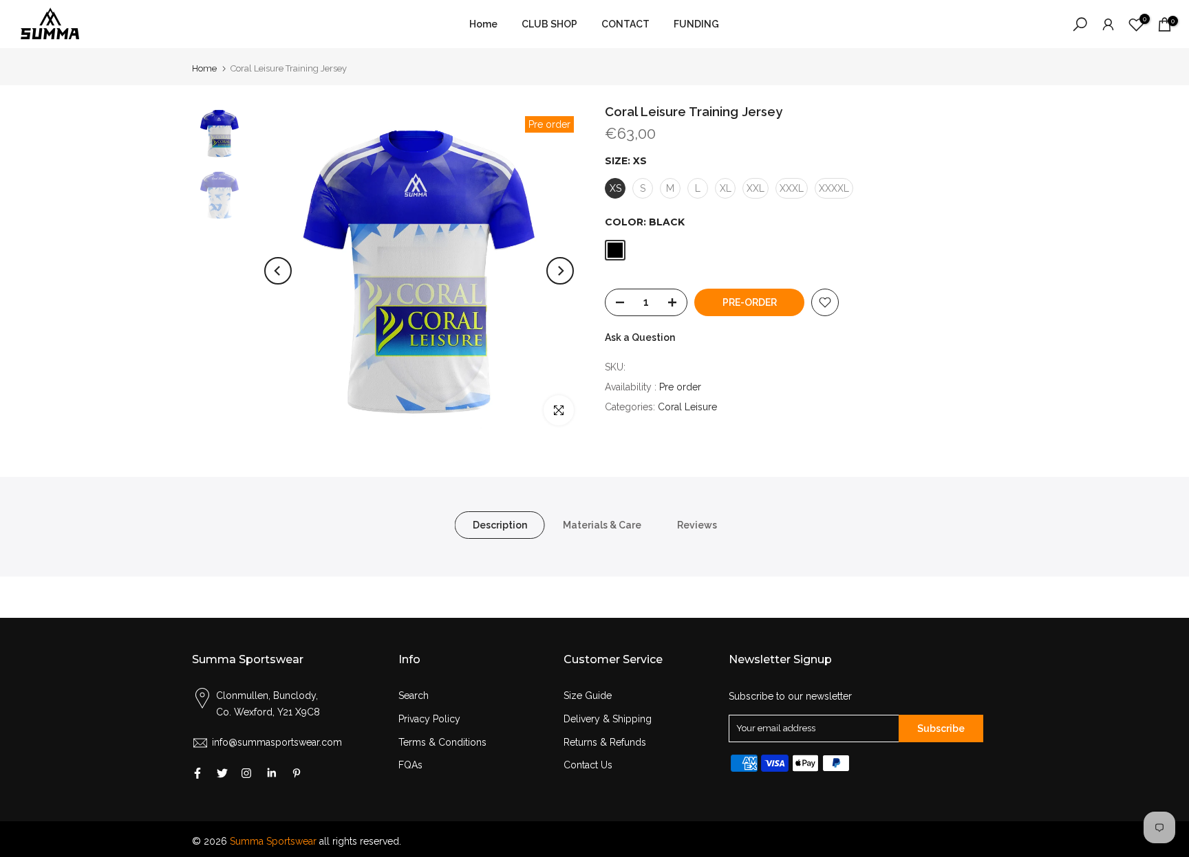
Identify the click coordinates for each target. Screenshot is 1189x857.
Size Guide (588, 695)
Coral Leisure (687, 406)
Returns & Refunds (605, 742)
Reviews (697, 525)
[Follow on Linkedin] (271, 773)
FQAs (410, 764)
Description (500, 525)
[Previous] (278, 271)
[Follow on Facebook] (197, 773)
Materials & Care (602, 525)
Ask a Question (640, 337)
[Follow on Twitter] (222, 773)
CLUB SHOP (549, 24)
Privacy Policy (429, 718)
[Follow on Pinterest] (296, 773)
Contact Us (588, 764)
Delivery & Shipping (608, 718)
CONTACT (625, 24)
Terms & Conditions (442, 742)
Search (413, 695)
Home (483, 24)
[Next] (560, 271)
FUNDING (696, 24)
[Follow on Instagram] (246, 773)
